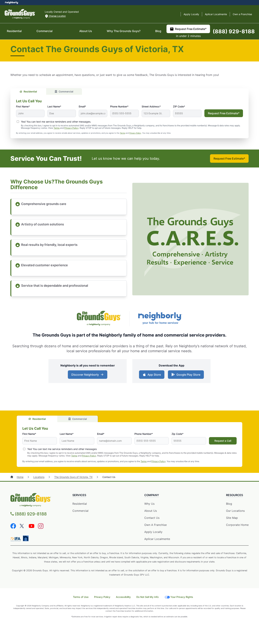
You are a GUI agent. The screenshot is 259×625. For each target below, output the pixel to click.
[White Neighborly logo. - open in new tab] (11, 2)
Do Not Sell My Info (147, 596)
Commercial (44, 31)
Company (151, 495)
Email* (82, 106)
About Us (85, 31)
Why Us (149, 503)
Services (79, 495)
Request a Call (222, 440)
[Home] (12, 476)
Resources (234, 495)
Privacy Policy (71, 128)
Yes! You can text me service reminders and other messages (62, 448)
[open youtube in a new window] (31, 528)
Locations (38, 476)
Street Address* (151, 106)
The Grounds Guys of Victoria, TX (73, 476)
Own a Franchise (242, 14)
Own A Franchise (155, 525)
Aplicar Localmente (216, 14)
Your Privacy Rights (181, 596)
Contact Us (151, 518)
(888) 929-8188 (234, 31)
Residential (14, 31)
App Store (153, 375)
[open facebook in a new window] (13, 528)
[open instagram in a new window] (41, 528)
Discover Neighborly (88, 375)
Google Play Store (187, 375)
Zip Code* (177, 433)
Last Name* (54, 106)
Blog (158, 31)
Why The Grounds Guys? (123, 31)
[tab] (28, 91)
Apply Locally (191, 14)
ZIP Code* (179, 106)
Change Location (57, 16)
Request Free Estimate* (190, 29)
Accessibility (123, 596)
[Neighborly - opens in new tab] (26, 538)
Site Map (232, 518)
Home (20, 476)
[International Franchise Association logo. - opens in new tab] (16, 539)
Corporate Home (237, 525)
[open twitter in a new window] (22, 528)
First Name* (23, 106)
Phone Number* (119, 106)
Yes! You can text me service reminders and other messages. (56, 121)
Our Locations (235, 510)
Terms (57, 128)
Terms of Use (80, 596)
